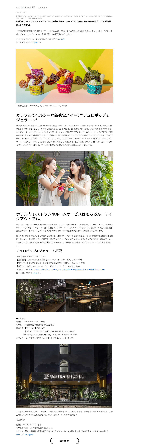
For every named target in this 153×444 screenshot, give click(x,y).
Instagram (29, 434)
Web (18, 434)
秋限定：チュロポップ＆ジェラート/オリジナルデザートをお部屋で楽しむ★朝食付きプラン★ (67, 269)
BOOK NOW (64, 441)
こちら (62, 39)
